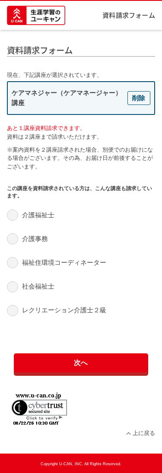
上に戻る (144, 433)
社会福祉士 (38, 286)
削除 (138, 98)
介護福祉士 (38, 215)
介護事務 (35, 238)
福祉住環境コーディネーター (64, 262)
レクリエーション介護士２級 (64, 310)
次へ (81, 362)
